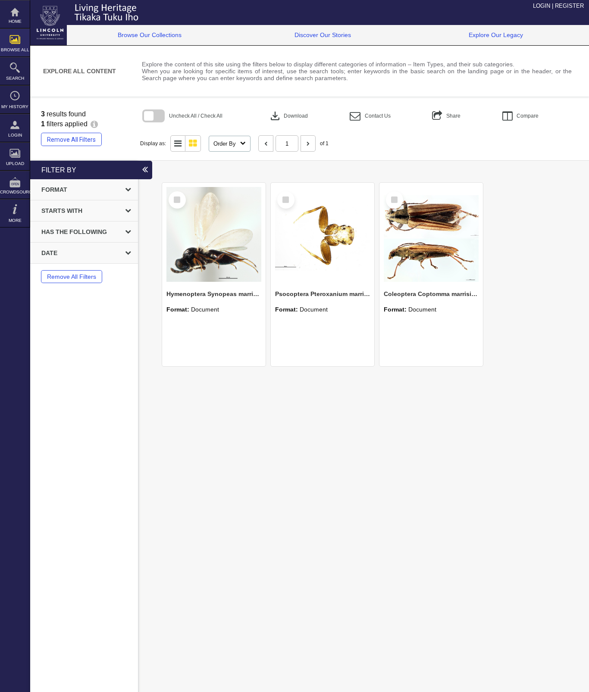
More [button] (15, 220)
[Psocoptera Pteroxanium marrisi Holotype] (322, 234)
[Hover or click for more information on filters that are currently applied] (94, 124)
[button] (370, 116)
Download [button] (288, 115)
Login (15, 135)
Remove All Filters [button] (71, 139)
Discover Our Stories (322, 34)
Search (15, 78)
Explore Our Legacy (496, 34)
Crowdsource (15, 192)
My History (14, 106)
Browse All (15, 49)
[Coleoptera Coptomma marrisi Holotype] (431, 234)
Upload (15, 163)
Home (15, 21)
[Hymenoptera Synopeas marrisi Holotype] (213, 234)
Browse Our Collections (150, 34)
